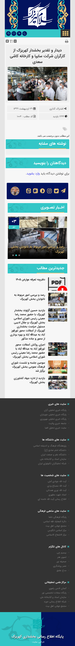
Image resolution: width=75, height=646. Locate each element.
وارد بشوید (33, 173)
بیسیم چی (61, 552)
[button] (19, 255)
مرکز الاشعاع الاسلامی (56, 535)
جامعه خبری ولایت (57, 423)
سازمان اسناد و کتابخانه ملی (53, 459)
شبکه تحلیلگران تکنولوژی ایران (52, 463)
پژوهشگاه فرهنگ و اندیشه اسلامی (49, 446)
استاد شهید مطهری (57, 494)
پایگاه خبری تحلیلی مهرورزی (53, 419)
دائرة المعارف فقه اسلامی (54, 521)
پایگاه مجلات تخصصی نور (54, 593)
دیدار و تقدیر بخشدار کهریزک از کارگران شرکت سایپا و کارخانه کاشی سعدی (37, 56)
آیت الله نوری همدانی (56, 490)
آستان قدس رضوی (57, 588)
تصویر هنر (61, 557)
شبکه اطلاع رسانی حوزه (55, 601)
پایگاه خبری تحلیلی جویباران (53, 414)
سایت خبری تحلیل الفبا (55, 428)
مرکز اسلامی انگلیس (57, 530)
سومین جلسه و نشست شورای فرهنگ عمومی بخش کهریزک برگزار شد (28, 367)
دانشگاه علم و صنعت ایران (53, 454)
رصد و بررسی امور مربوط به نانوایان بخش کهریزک (29, 297)
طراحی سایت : (37, 642)
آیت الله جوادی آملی (57, 481)
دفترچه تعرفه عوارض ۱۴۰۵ (30, 279)
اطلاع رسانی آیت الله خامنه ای (52, 499)
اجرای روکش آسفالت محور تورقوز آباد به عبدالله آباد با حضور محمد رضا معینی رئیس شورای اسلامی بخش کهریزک (28, 351)
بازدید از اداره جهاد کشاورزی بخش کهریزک (29, 380)
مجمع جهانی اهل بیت (56, 526)
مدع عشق (61, 570)
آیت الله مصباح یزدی (56, 486)
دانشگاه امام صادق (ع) (55, 450)
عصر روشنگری (59, 566)
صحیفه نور (61, 561)
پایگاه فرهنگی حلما (57, 517)
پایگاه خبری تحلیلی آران (55, 410)
